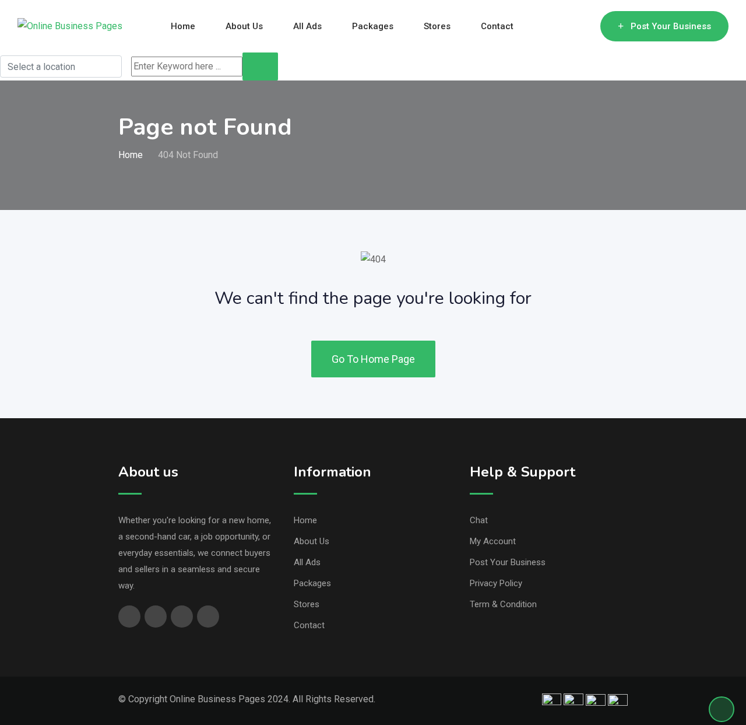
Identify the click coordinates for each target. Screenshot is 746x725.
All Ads (307, 26)
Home (183, 26)
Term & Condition (503, 604)
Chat (479, 520)
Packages (372, 26)
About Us (244, 26)
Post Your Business (671, 26)
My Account (493, 541)
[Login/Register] (585, 26)
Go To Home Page (373, 359)
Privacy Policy (496, 583)
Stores (437, 26)
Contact (497, 26)
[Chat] (566, 26)
